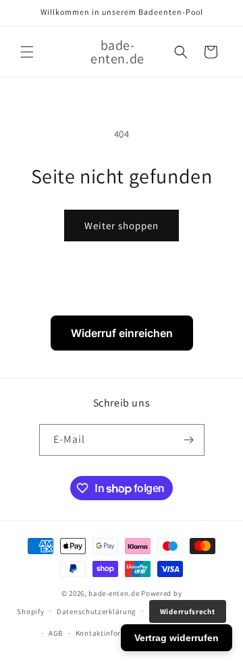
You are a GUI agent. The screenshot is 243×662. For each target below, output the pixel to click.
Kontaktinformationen (115, 633)
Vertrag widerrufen (176, 637)
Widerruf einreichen (122, 333)
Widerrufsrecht (187, 611)
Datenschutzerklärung (96, 611)
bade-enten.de (113, 593)
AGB (56, 633)
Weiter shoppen (121, 225)
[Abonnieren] (189, 440)
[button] (27, 52)
